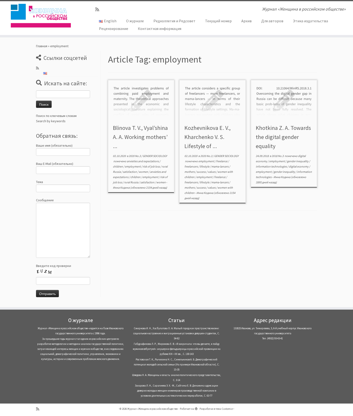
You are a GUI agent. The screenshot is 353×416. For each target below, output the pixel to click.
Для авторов (272, 20)
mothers (189, 171)
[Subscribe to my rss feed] (98, 9)
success (201, 171)
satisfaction (130, 171)
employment (133, 166)
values (212, 171)
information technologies (271, 166)
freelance (222, 161)
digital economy (299, 166)
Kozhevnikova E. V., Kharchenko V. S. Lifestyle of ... (207, 137)
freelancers (191, 166)
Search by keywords (51, 121)
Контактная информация (159, 28)
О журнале (135, 20)
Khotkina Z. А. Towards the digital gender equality (283, 137)
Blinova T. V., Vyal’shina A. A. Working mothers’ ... (140, 137)
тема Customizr (224, 408)
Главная (41, 46)
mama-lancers (220, 166)
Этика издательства (310, 20)
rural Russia (131, 182)
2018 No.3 (278, 156)
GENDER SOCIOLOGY (155, 156)
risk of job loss (151, 166)
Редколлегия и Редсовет (174, 20)
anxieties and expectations (143, 161)
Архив (246, 20)
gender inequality (298, 161)
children (118, 166)
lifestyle (205, 166)
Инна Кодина (121, 187)
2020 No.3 (135, 156)
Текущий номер (218, 20)
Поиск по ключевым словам (56, 116)
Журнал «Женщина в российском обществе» (152, 408)
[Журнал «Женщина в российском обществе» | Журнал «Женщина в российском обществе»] (40, 16)
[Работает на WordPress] (196, 408)
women (144, 171)
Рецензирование (113, 28)
